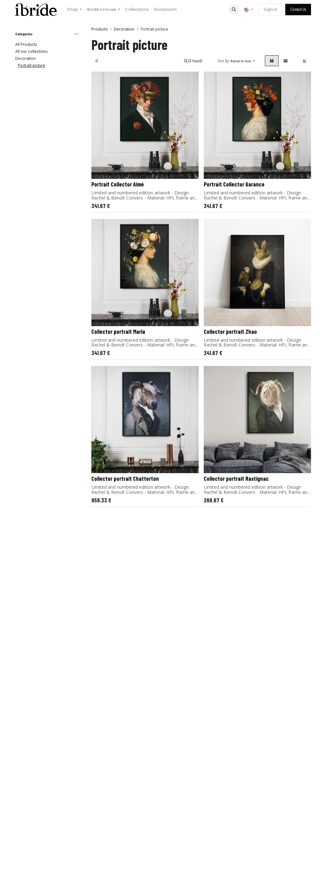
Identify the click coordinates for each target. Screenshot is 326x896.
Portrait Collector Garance (234, 184)
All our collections (31, 51)
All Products (26, 44)
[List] (286, 60)
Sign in (270, 9)
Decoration (25, 58)
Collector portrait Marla (118, 331)
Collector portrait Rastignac (236, 478)
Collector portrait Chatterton (125, 478)
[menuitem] (74, 9)
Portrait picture (31, 65)
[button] (233, 9)
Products (99, 29)
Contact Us (298, 9)
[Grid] (272, 60)
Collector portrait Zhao (230, 331)
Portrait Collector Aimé (117, 184)
